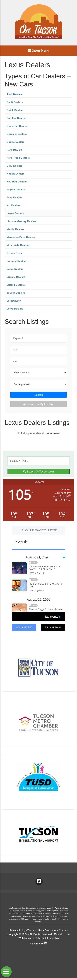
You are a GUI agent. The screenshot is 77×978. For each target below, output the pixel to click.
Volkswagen (14, 300)
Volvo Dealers (15, 308)
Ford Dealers (14, 149)
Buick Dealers (15, 110)
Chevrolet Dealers (17, 126)
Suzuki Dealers (16, 284)
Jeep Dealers (14, 197)
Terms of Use (34, 930)
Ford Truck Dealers (18, 157)
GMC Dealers (14, 165)
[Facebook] (39, 881)
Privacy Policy (17, 930)
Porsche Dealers (17, 261)
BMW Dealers (15, 102)
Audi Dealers (14, 94)
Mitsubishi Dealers (18, 245)
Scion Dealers (15, 268)
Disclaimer (51, 930)
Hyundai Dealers (17, 181)
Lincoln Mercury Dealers (21, 221)
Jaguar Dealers (16, 189)
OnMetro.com (62, 934)
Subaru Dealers (16, 276)
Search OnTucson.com (40, 471)
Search (38, 394)
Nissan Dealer (15, 253)
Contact (63, 930)
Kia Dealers (13, 205)
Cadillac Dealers (16, 118)
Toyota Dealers (16, 292)
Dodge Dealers (16, 141)
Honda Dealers (16, 173)
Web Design (25, 937)
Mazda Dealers (15, 229)
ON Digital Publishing (48, 937)
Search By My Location (40, 404)
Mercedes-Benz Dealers (21, 237)
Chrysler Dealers (17, 133)
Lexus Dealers (15, 213)
